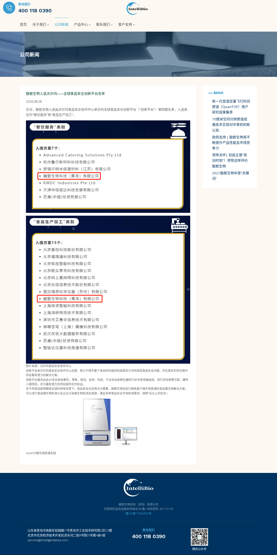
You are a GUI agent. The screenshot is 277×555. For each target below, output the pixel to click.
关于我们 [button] (39, 24)
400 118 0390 (35, 11)
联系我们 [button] (103, 24)
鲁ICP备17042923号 (138, 513)
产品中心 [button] (81, 24)
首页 (23, 24)
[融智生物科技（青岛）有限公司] (137, 8)
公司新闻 (61, 24)
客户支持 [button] (125, 24)
